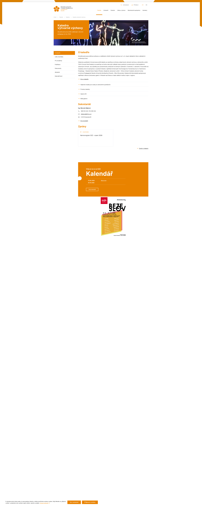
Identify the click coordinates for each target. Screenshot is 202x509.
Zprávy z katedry (143, 148)
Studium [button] (113, 10)
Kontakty (145, 10)
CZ (142, 5)
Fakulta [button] (99, 10)
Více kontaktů (84, 121)
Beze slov (103, 180)
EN (146, 5)
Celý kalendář (92, 189)
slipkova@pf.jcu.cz (86, 114)
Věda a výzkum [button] (121, 10)
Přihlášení (136, 5)
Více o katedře (84, 79)
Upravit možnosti (44, 503)
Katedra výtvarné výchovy (70, 27)
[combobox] (126, 4)
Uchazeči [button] (105, 10)
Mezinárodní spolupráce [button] (134, 10)
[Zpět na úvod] (63, 8)
